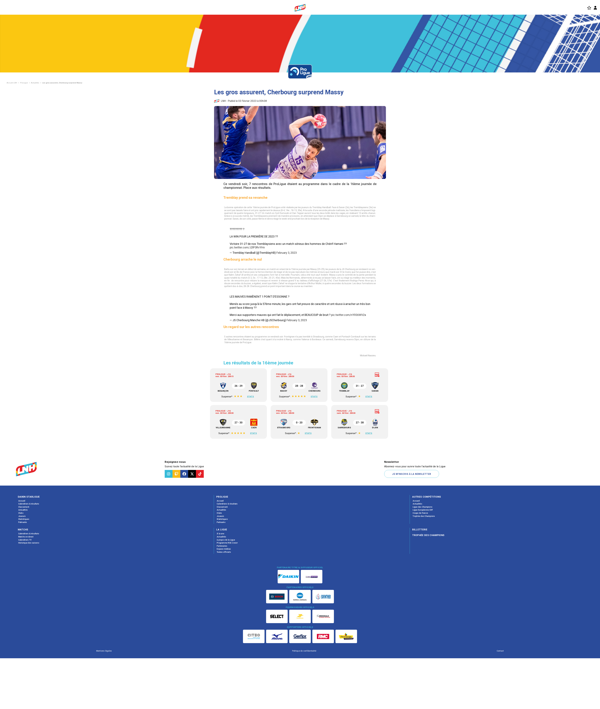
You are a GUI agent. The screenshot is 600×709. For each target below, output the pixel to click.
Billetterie (419, 566)
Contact (500, 688)
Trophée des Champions (428, 572)
